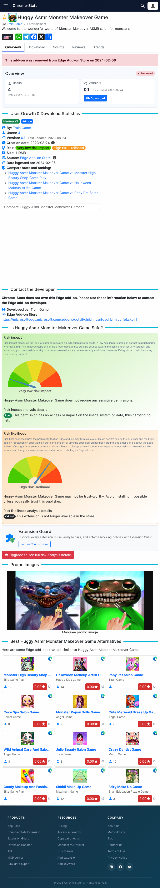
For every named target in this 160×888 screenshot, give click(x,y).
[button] (6, 6)
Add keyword (66, 863)
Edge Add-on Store (35, 158)
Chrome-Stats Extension (24, 832)
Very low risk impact (33, 148)
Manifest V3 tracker (71, 845)
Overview (13, 47)
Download (37, 47)
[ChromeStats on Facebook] (120, 867)
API (10, 851)
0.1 (23, 138)
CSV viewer (65, 851)
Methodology (116, 832)
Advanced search (69, 832)
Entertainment (36, 24)
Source (58, 47)
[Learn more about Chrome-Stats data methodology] (54, 158)
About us (113, 826)
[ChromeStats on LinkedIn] (111, 867)
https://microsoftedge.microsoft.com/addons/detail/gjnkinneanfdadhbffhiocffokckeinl (69, 319)
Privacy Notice (117, 857)
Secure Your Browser (34, 544)
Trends (99, 47)
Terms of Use (116, 851)
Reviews (78, 47)
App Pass (14, 826)
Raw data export (19, 863)
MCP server (15, 857)
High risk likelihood (69, 148)
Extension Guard (18, 838)
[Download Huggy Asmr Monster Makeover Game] (118, 91)
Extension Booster (20, 845)
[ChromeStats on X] (129, 867)
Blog (110, 838)
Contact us (115, 845)
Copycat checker (69, 838)
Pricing (62, 826)
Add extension (67, 857)
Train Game (14, 24)
